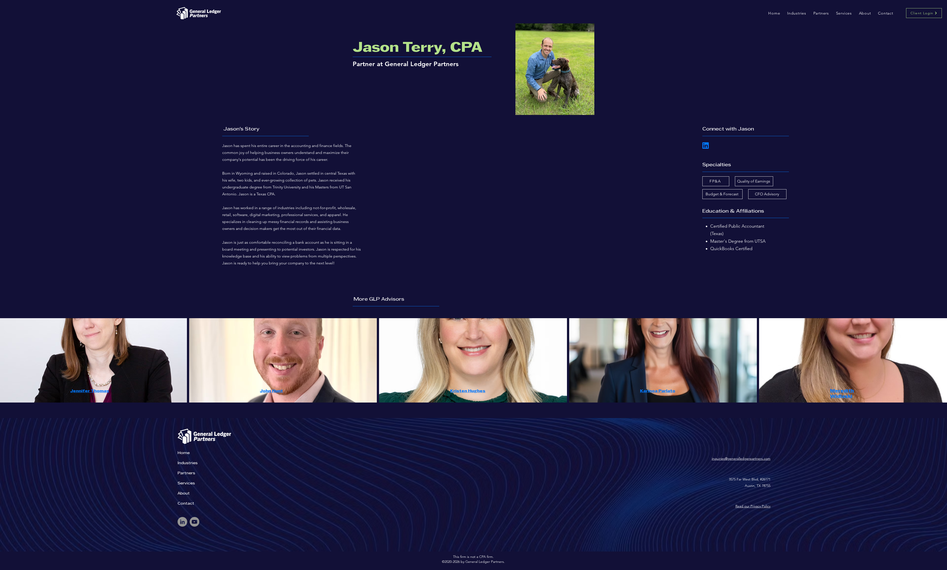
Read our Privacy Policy (752, 506)
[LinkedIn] (182, 522)
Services (186, 483)
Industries (188, 463)
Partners (186, 473)
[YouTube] (194, 522)
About (184, 493)
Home (184, 453)
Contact (186, 503)
